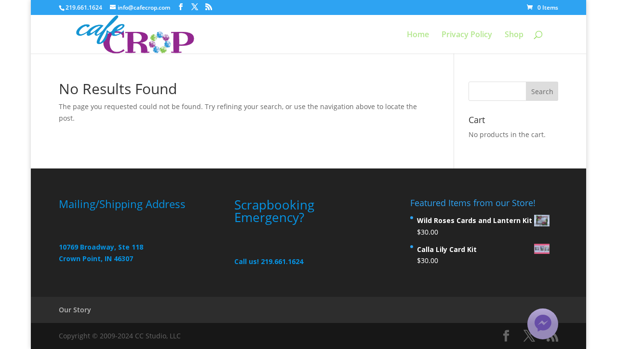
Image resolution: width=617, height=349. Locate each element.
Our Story (75, 309)
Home (418, 35)
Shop (514, 35)
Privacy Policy (467, 35)
